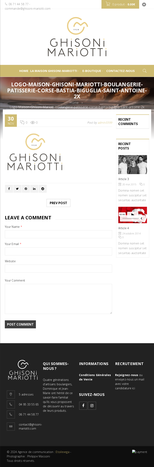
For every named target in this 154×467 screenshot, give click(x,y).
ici (133, 388)
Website (10, 261)
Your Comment (15, 280)
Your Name (13, 227)
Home (74, 102)
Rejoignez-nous (126, 375)
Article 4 (123, 228)
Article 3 (123, 179)
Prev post (58, 203)
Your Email (13, 244)
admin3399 (105, 122)
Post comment (20, 324)
